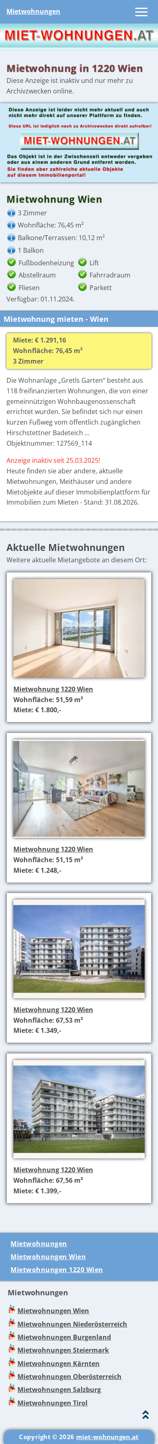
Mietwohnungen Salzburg (59, 1389)
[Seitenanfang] (146, 1416)
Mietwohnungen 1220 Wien (57, 1269)
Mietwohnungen (33, 11)
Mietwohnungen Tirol (52, 1402)
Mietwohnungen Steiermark (63, 1350)
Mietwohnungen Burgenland (64, 1337)
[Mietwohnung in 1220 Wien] (78, 678)
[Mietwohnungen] (79, 45)
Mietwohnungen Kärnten (58, 1363)
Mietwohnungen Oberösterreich (69, 1376)
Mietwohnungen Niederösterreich (72, 1324)
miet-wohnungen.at (107, 1437)
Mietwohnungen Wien (48, 1256)
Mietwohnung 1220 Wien (53, 689)
